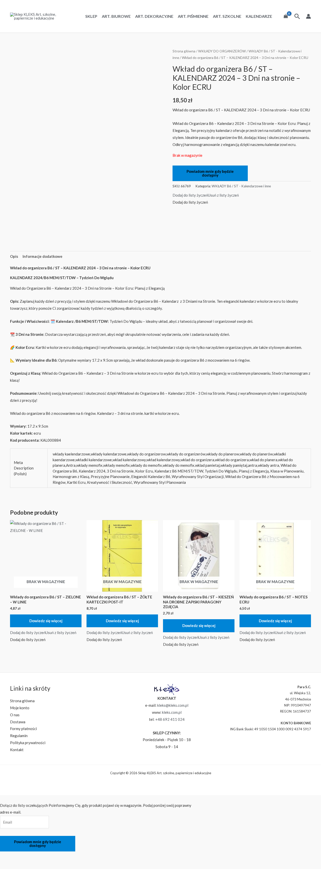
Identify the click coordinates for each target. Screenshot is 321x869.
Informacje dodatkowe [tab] (42, 256)
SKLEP (91, 16)
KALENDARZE (259, 16)
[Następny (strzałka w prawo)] (19, 865)
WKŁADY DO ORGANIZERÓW (222, 51)
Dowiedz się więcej (45, 620)
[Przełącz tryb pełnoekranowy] (19, 856)
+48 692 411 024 (170, 719)
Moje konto (19, 707)
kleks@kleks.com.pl (172, 705)
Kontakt (17, 749)
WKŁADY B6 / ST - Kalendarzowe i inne (241, 186)
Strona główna (184, 51)
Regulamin (19, 735)
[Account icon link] (308, 16)
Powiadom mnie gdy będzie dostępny (210, 173)
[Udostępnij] (33, 856)
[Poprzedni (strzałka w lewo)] (6, 865)
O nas (15, 715)
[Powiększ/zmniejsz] (6, 856)
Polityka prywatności (27, 742)
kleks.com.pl (172, 712)
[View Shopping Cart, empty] (285, 16)
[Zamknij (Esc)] (46, 856)
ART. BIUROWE (116, 16)
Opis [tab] (14, 256)
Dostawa (17, 722)
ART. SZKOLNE (227, 16)
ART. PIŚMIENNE (193, 16)
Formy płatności (23, 728)
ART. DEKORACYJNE (154, 16)
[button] (206, 195)
